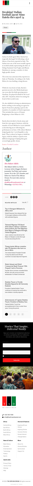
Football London (12, 144)
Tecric (20, 484)
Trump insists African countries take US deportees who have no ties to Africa (15, 248)
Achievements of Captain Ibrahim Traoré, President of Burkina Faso (16, 301)
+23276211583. (17, 184)
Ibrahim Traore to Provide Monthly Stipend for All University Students (16, 284)
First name (5, 342)
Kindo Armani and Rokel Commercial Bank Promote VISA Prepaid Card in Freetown (16, 266)
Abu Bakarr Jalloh (11, 164)
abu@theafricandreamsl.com (14, 182)
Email (4, 349)
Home (5, 27)
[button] (29, 3)
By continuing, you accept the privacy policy (16, 356)
